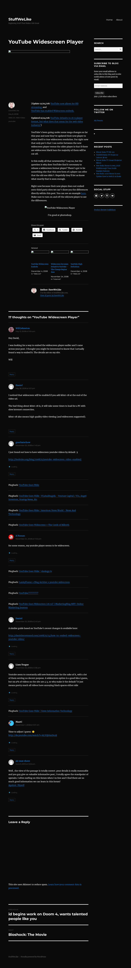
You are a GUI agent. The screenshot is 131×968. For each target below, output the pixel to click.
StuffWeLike (19, 19)
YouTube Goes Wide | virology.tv (35, 571)
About (119, 20)
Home (109, 20)
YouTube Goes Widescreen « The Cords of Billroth (44, 525)
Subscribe (99, 93)
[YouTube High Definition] (80, 256)
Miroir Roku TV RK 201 (105, 152)
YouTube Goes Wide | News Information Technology (45, 711)
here (83, 193)
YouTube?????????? (28, 593)
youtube (11, 121)
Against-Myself (16, 785)
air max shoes (23, 761)
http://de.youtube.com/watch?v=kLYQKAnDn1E (32, 735)
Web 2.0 (11, 118)
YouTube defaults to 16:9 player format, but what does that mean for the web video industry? (57, 121)
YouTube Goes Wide (29, 485)
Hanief (19, 385)
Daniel (19, 618)
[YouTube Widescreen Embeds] (40, 256)
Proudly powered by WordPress (33, 957)
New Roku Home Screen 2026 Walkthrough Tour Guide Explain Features (108, 168)
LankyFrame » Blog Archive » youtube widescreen (44, 582)
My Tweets (98, 121)
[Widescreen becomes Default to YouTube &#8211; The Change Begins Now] (60, 256)
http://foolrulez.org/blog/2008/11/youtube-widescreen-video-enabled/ (44, 459)
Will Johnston (23, 328)
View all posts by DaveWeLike (52, 295)
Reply (11, 374)
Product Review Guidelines (105, 210)
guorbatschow (23, 442)
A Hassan (20, 535)
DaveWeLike (13, 110)
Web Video (20, 118)
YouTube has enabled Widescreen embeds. (52, 110)
